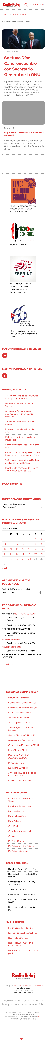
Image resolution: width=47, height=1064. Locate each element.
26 (17, 559)
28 (29, 559)
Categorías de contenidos (13, 504)
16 (42, 549)
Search (26, 4)
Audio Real (10, 663)
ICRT (40, 1016)
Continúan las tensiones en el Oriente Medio (22, 446)
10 (5, 549)
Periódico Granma (16, 841)
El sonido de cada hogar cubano (22, 933)
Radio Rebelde (14, 821)
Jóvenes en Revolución (19, 717)
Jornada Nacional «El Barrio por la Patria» (20, 423)
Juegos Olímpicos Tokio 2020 (22, 735)
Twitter (9, 1028)
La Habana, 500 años (18, 767)
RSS (23, 1051)
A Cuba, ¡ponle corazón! (19, 722)
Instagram (38, 1028)
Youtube (9, 1040)
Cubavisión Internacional (19, 831)
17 (5, 554)
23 (42, 554)
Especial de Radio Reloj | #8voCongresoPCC (19, 756)
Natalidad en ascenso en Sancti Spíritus (19, 405)
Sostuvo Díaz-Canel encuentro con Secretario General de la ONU (22, 66)
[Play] (5, 355)
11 (11, 549)
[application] (4, 355)
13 (23, 549)
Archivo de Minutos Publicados (16, 589)
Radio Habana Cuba (17, 816)
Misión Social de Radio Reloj (20, 928)
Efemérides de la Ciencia (19, 712)
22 (35, 554)
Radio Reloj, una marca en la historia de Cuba (20, 944)
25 (11, 559)
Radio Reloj (11, 4)
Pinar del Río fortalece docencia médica (19, 430)
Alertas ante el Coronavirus (20, 740)
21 (29, 554)
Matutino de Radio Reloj (19, 697)
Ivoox (39, 1040)
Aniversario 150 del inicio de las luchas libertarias (22, 774)
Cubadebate (14, 836)
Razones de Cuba (16, 811)
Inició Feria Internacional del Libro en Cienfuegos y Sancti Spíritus (21, 469)
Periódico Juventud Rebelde (21, 846)
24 (5, 559)
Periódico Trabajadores (18, 851)
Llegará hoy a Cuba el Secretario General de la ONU (24, 134)
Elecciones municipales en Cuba (22, 707)
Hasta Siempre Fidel (17, 750)
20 (23, 554)
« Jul (4, 567)
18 (11, 554)
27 (23, 559)
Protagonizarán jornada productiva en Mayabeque (22, 438)
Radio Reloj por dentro (18, 937)
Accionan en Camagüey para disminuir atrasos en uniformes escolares (19, 414)
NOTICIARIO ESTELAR (25, 613)
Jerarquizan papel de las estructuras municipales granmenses (21, 397)
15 (36, 549)
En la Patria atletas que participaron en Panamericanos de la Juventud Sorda (22, 454)
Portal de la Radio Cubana (19, 806)
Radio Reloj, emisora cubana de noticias (28, 986)
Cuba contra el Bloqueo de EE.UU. (23, 745)
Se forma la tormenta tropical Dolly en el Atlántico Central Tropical (22, 461)
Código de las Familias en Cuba (22, 702)
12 (17, 549)
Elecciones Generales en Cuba (22, 780)
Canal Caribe (14, 826)
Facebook (21, 1028)
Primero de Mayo (16, 762)
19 (17, 554)
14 (29, 549)
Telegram (21, 1040)
